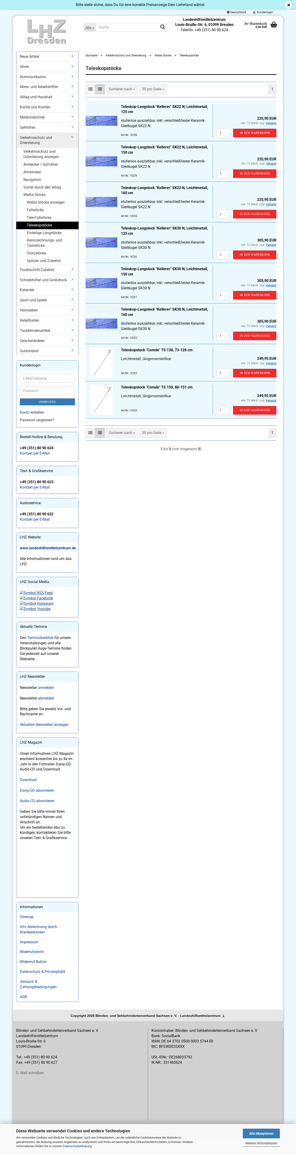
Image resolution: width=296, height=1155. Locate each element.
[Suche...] (162, 27)
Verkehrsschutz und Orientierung (36, 140)
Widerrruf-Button (33, 961)
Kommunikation (33, 77)
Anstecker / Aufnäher (40, 164)
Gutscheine (29, 351)
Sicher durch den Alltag (42, 187)
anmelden (46, 687)
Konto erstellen (32, 412)
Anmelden (47, 401)
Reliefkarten (29, 320)
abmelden (46, 698)
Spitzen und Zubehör (44, 261)
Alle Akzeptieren (261, 1133)
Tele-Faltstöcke (39, 217)
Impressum (29, 942)
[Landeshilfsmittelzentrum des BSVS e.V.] (46, 32)
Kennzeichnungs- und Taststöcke (44, 243)
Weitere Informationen (261, 1143)
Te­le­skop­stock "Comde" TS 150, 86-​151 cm (157, 387)
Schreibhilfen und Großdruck (43, 280)
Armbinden (32, 172)
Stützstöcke (36, 253)
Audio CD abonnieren (37, 801)
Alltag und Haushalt (36, 97)
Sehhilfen (27, 127)
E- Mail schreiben (30, 1073)
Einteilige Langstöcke (44, 233)
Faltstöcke (35, 210)
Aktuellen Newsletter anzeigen (44, 724)
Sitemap (27, 917)
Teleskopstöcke (39, 225)
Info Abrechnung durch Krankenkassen (38, 929)
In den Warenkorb (255, 132)
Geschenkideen (32, 341)
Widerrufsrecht (32, 952)
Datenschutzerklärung (77, 1146)
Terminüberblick (40, 638)
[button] (236, 12)
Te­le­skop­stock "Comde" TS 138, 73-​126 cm (157, 350)
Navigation (32, 179)
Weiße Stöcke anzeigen (46, 202)
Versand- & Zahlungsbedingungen (38, 984)
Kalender (27, 290)
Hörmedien (29, 310)
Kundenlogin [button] (264, 12)
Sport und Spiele (33, 300)
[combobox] (122, 89)
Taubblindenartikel (35, 330)
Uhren (24, 66)
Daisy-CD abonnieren (37, 790)
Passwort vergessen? (37, 420)
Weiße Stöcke (34, 194)
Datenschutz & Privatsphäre (42, 971)
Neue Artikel (29, 56)
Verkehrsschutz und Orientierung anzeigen (41, 154)
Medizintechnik (32, 117)
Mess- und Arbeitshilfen (39, 87)
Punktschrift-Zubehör (37, 270)
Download (28, 780)
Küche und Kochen (35, 107)
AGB (23, 997)
